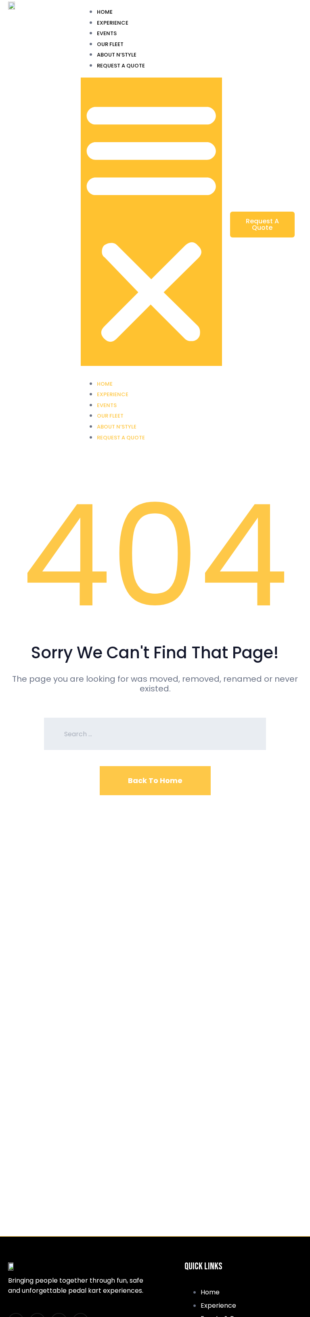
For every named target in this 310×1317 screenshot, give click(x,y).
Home (105, 12)
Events (107, 33)
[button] (151, 222)
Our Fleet (110, 44)
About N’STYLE (116, 55)
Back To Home (155, 780)
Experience (112, 23)
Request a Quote (121, 65)
